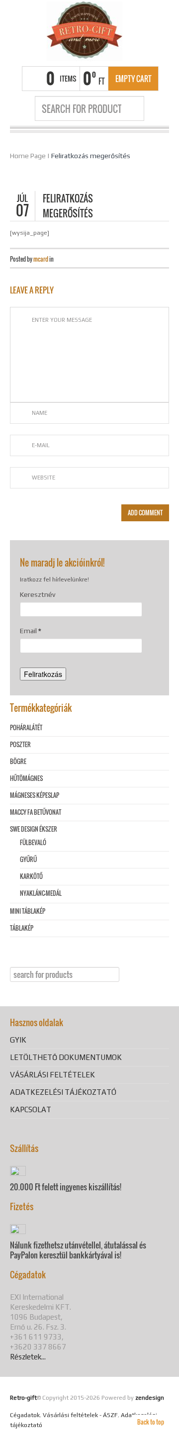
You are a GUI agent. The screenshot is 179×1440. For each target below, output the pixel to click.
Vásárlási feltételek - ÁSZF (80, 1415)
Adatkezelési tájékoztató (63, 1092)
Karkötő (31, 876)
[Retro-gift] (84, 31)
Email (30, 631)
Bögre (18, 761)
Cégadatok (25, 1415)
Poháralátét (26, 727)
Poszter (20, 744)
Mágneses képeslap (34, 795)
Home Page (28, 156)
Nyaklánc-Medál (41, 893)
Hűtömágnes (26, 778)
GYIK (18, 1040)
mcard (40, 259)
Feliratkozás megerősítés (90, 156)
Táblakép (21, 928)
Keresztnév (37, 594)
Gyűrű (28, 859)
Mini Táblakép (27, 911)
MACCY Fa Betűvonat (35, 812)
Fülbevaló (33, 842)
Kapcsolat (30, 1109)
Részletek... (28, 1356)
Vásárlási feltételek (52, 1074)
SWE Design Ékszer (33, 829)
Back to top (150, 1422)
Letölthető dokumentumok (66, 1057)
